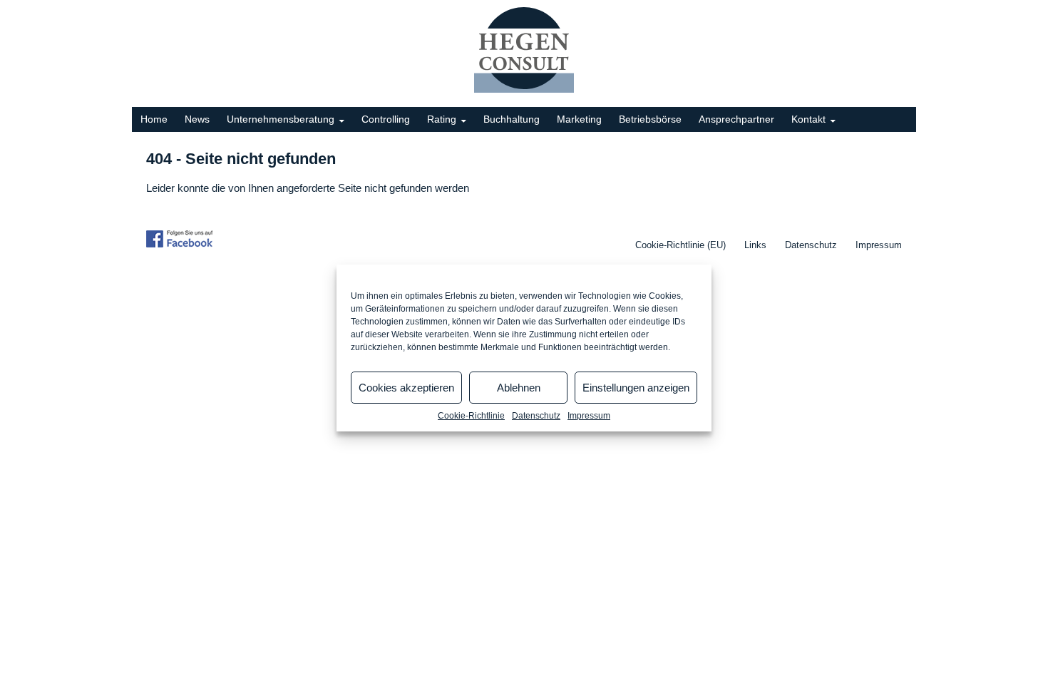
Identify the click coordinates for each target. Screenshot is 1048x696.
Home (154, 119)
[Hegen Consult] (524, 49)
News (197, 119)
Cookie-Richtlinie (471, 416)
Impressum (588, 416)
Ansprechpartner (736, 119)
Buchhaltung (511, 119)
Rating (441, 119)
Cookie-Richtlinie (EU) (680, 245)
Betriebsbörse (650, 119)
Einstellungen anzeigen (635, 388)
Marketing (579, 119)
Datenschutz (536, 416)
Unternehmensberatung (280, 119)
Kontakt (808, 119)
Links (755, 245)
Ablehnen (518, 388)
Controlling (385, 119)
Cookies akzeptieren (406, 388)
